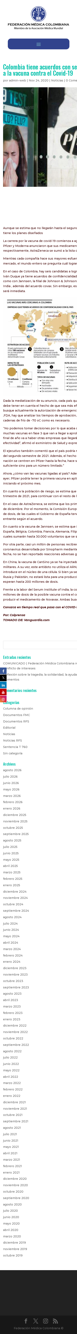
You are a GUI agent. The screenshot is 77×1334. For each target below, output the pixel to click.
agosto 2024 (12, 917)
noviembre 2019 (15, 1249)
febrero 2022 (13, 1089)
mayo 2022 (11, 1070)
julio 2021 (10, 1134)
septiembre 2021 (15, 1121)
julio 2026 (10, 776)
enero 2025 (11, 885)
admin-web (17, 80)
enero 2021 (11, 1172)
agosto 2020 (12, 1204)
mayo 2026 (11, 789)
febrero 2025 (12, 879)
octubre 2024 (13, 904)
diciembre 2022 (14, 1025)
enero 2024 (11, 962)
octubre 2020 (13, 1191)
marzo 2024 (12, 949)
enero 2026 (11, 808)
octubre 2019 (13, 1255)
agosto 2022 (12, 1051)
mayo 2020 (11, 1223)
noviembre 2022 (15, 1032)
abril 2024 (10, 942)
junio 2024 (11, 930)
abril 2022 (10, 1077)
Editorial (9, 728)
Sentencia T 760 (15, 747)
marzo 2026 (12, 796)
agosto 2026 (12, 770)
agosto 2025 (12, 840)
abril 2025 (10, 866)
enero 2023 (11, 1019)
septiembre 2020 (16, 1198)
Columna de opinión (18, 708)
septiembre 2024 (16, 911)
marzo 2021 (11, 1160)
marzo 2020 (12, 1236)
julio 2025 (10, 847)
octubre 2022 (13, 1038)
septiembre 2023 (16, 987)
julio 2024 (10, 923)
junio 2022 (11, 1064)
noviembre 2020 (15, 1185)
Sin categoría (12, 753)
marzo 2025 (12, 872)
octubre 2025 (13, 828)
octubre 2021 (13, 1115)
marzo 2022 (12, 1083)
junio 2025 (11, 853)
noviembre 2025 (15, 821)
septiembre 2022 (16, 1045)
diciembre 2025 (14, 815)
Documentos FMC (16, 715)
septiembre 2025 (16, 834)
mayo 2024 (11, 936)
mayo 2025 (11, 860)
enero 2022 (11, 1096)
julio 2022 (10, 1057)
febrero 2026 (13, 802)
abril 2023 (10, 1000)
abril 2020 (10, 1230)
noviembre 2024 (15, 898)
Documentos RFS (16, 721)
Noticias (57, 80)
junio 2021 (10, 1140)
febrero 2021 (12, 1166)
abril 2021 (10, 1153)
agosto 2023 (12, 993)
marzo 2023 (12, 1006)
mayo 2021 (11, 1147)
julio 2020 (10, 1211)
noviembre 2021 (15, 1109)
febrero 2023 (13, 1013)
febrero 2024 (13, 955)
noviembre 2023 (15, 974)
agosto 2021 (12, 1128)
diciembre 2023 (14, 968)
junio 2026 (11, 783)
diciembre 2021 (14, 1102)
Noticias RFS (12, 740)
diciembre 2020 (15, 1179)
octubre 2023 (13, 981)
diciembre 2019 (14, 1242)
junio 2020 (11, 1217)
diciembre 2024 (14, 891)
